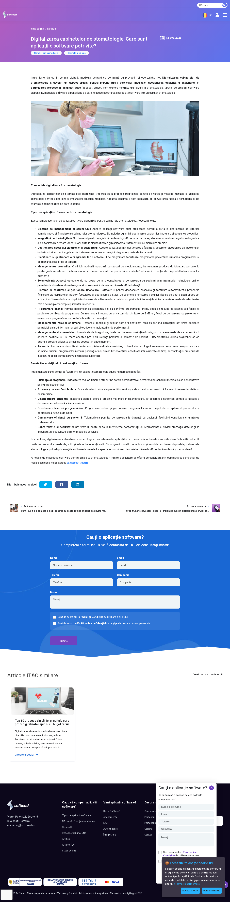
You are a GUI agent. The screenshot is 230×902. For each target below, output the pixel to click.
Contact (148, 834)
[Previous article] (14, 511)
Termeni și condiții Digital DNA (126, 893)
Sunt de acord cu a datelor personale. (104, 623)
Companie (123, 574)
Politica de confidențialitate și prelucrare (102, 623)
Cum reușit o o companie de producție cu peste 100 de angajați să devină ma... (64, 511)
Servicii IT (67, 827)
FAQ (105, 823)
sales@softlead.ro (78, 462)
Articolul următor (196, 506)
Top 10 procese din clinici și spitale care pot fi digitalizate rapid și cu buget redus (42, 722)
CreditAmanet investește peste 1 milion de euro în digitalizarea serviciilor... (167, 511)
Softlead (20, 893)
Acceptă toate (190, 890)
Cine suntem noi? (153, 811)
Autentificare (110, 828)
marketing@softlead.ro (21, 825)
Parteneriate (151, 823)
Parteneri (149, 817)
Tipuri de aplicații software (76, 815)
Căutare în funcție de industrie (78, 821)
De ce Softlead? (112, 811)
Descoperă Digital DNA (74, 833)
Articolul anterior (33, 506)
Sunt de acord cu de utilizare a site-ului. (181, 854)
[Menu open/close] (224, 14)
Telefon (55, 574)
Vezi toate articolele (206, 674)
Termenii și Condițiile (90, 616)
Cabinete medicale (77, 53)
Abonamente (110, 817)
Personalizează (211, 890)
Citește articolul (24, 754)
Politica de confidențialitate (93, 893)
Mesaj (53, 592)
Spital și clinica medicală (46, 53)
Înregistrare (109, 834)
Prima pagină (37, 28)
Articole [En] (68, 844)
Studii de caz (69, 850)
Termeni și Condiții (67, 893)
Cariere (148, 828)
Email (120, 557)
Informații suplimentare (186, 883)
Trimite (64, 640)
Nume (53, 557)
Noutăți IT (53, 28)
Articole (66, 839)
